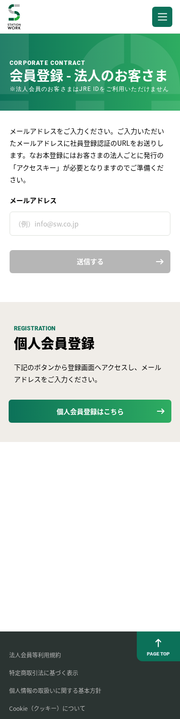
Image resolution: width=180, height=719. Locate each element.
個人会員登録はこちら (90, 411)
